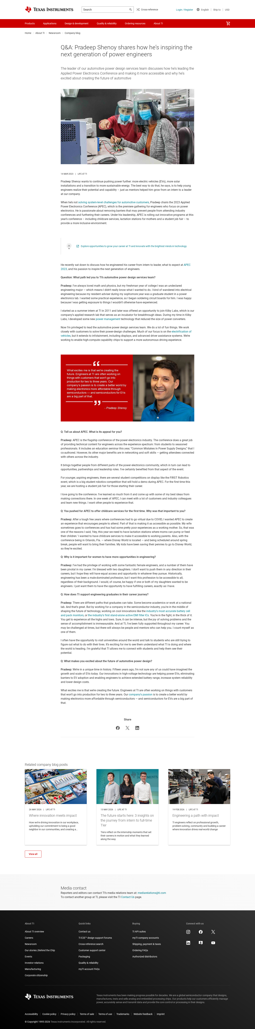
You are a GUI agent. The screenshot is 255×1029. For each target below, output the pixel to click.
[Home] (49, 9)
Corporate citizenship (36, 975)
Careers (29, 937)
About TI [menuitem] (158, 23)
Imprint (161, 1014)
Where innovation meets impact (56, 807)
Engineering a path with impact (199, 807)
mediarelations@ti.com (152, 893)
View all (33, 854)
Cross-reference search (91, 944)
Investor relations (34, 962)
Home (28, 33)
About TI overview (34, 931)
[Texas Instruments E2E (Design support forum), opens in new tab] (201, 944)
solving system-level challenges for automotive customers (113, 202)
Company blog (72, 33)
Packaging (84, 956)
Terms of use (105, 1014)
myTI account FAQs (89, 969)
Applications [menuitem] (49, 23)
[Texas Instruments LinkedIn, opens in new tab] (188, 944)
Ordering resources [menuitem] (135, 23)
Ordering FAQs (140, 950)
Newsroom (55, 33)
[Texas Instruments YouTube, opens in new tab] (213, 944)
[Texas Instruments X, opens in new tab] (213, 933)
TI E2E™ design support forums (95, 937)
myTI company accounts (145, 937)
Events (28, 956)
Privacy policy (68, 1014)
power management (108, 319)
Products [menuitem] (30, 23)
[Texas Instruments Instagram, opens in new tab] (188, 933)
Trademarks (122, 1014)
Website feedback (143, 1014)
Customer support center (92, 950)
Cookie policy (49, 1014)
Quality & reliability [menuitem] (107, 23)
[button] (117, 727)
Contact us (84, 931)
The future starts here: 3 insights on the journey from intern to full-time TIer (127, 807)
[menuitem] (228, 23)
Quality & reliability (88, 962)
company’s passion (140, 694)
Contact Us (127, 897)
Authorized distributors (144, 956)
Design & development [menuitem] (76, 23)
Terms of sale (87, 1014)
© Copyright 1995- (37, 1021)
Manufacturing (33, 969)
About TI (40, 33)
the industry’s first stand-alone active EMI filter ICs (118, 615)
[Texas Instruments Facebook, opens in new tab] (201, 933)
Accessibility (31, 1014)
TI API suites (139, 931)
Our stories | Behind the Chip (40, 950)
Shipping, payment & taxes (146, 944)
